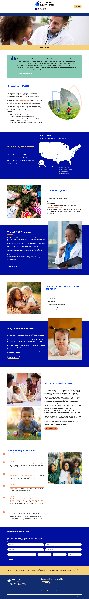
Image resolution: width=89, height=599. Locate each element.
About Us (25, 14)
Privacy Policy (57, 587)
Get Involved (49, 587)
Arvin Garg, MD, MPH (24, 73)
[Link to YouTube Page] (81, 596)
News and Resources (48, 14)
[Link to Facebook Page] (73, 596)
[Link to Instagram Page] (75, 596)
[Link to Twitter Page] (77, 596)
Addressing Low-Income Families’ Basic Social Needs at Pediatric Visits (26, 463)
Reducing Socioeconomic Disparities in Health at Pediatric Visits (24, 475)
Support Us (62, 14)
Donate (42, 587)
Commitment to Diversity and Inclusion (50, 590)
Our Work (35, 14)
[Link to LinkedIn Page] (79, 596)
